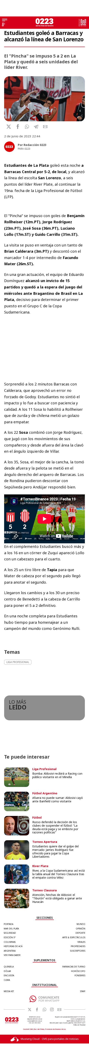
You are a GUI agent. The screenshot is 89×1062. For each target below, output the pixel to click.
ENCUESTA (9, 975)
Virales (81, 942)
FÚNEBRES (80, 975)
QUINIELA (9, 966)
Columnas (10, 942)
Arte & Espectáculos (73, 937)
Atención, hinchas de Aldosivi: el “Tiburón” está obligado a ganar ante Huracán (57, 898)
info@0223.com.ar (34, 1017)
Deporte (80, 932)
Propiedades (78, 946)
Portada (8, 924)
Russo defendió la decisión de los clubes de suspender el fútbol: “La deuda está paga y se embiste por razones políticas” (55, 827)
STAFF (82, 991)
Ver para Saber (12, 955)
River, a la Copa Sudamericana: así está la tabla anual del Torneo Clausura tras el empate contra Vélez (58, 874)
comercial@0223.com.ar (35, 1021)
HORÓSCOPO (78, 971)
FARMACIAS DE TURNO (73, 966)
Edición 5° (10, 937)
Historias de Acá (13, 946)
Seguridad (10, 932)
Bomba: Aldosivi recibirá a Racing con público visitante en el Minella (57, 775)
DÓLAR (7, 971)
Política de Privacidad (79, 1025)
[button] (27, 127)
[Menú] (4, 20)
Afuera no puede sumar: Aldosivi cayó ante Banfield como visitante (57, 799)
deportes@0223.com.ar (34, 1019)
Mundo (81, 924)
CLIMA (7, 980)
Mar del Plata (11, 928)
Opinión (80, 928)
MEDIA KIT (9, 991)
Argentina (10, 950)
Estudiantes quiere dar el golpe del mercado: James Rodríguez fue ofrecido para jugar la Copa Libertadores (55, 851)
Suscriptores (77, 950)
